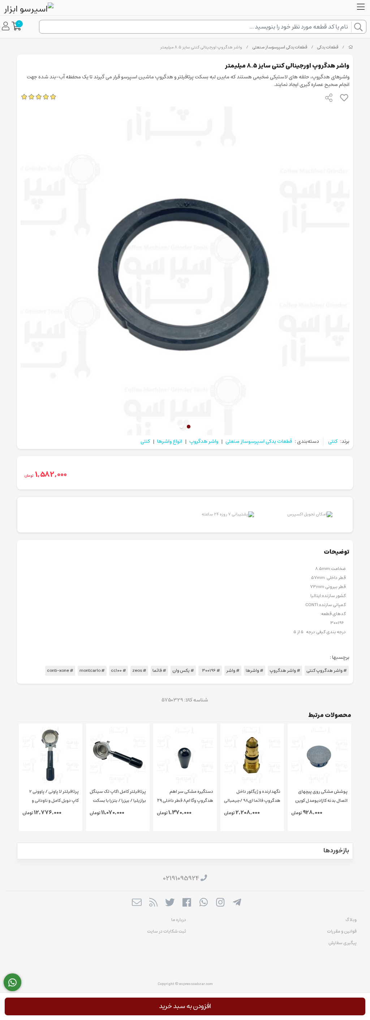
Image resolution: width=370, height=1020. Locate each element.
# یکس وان (183, 670)
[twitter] (170, 903)
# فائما (159, 670)
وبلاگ (351, 920)
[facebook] (187, 903)
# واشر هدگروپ (285, 670)
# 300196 (210, 670)
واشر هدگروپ (203, 441)
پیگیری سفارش (342, 943)
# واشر (233, 670)
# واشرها (254, 670)
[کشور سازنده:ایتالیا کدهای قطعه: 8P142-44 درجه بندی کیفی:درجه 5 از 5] (50, 755)
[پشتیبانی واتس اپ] (12, 982)
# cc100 (118, 670)
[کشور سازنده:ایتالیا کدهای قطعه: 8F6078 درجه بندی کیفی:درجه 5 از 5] (252, 755)
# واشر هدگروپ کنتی (326, 670)
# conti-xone (60, 670)
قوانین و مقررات (342, 931)
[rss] (153, 903)
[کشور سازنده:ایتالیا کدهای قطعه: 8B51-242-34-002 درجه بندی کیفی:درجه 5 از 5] (118, 755)
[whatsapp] (204, 903)
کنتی (332, 441)
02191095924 (181, 878)
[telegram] (237, 903)
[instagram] (220, 903)
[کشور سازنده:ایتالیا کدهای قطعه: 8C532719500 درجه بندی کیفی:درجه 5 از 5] (319, 755)
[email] (136, 903)
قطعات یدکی (327, 47)
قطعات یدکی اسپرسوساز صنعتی (279, 47)
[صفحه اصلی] (350, 47)
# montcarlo (92, 670)
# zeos (139, 670)
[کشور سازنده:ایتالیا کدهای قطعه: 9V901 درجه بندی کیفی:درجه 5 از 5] (185, 755)
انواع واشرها (169, 441)
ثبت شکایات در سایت (166, 931)
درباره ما (178, 920)
